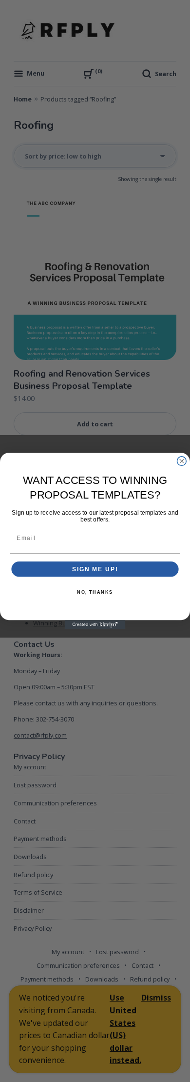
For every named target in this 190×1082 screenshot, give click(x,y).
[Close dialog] (181, 461)
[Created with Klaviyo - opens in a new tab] (95, 624)
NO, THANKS (95, 592)
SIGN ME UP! (95, 569)
